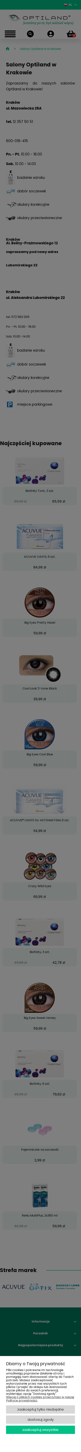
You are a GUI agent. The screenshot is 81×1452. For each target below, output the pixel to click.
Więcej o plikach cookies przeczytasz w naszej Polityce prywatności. (40, 1399)
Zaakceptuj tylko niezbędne (40, 1409)
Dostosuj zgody (41, 1419)
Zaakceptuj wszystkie (40, 1429)
